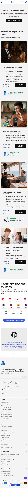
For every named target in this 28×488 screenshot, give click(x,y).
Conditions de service (5, 473)
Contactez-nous (4, 424)
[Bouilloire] (14, 2)
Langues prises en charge (6, 426)
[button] (15, 354)
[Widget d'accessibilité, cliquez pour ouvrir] (25, 478)
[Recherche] (22, 2)
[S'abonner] (24, 377)
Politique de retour (5, 437)
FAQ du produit (4, 428)
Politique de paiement (5, 439)
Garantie (3, 440)
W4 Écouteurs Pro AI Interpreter (12, 131)
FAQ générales (4, 430)
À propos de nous (4, 402)
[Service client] (20, 2)
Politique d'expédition (5, 435)
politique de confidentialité (6, 471)
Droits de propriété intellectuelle (7, 475)
